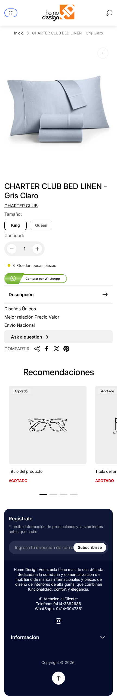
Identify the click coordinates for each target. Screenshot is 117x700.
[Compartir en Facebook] (47, 348)
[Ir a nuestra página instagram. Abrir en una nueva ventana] (58, 621)
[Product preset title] (48, 425)
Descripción (21, 294)
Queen (41, 225)
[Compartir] (37, 348)
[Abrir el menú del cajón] (10, 12)
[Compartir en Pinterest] (66, 348)
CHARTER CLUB (21, 205)
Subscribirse (90, 547)
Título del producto (25, 471)
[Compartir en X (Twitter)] (56, 348)
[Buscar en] (109, 13)
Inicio (18, 33)
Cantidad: (14, 235)
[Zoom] (102, 53)
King (15, 225)
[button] (43, 494)
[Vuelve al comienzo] (58, 678)
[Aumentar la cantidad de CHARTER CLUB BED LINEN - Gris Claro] (37, 249)
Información (25, 637)
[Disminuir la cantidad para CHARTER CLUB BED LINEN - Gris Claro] (12, 249)
